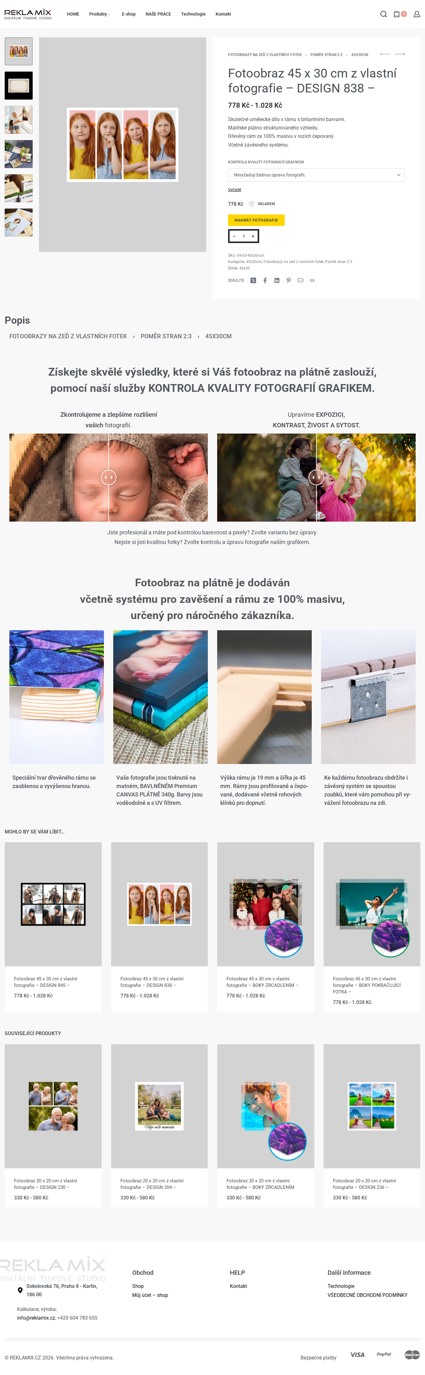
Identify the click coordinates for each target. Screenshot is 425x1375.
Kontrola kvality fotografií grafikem (266, 162)
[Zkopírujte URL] (312, 280)
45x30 (244, 268)
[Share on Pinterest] (289, 280)
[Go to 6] (19, 223)
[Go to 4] (19, 154)
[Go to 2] (19, 86)
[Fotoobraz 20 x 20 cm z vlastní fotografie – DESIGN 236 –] (372, 1106)
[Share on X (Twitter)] (253, 280)
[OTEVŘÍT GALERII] (122, 144)
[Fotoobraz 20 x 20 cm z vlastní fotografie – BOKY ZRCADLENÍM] (265, 1106)
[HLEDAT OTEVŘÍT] (383, 14)
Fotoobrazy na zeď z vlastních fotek (265, 55)
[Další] (189, 145)
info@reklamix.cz (36, 1318)
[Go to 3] (19, 120)
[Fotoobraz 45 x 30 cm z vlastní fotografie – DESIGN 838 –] (159, 904)
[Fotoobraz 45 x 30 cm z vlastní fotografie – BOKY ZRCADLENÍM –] (265, 904)
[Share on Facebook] (265, 280)
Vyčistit (234, 189)
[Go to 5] (19, 188)
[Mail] (300, 280)
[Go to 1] (19, 51)
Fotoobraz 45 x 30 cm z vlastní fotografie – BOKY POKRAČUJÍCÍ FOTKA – (367, 985)
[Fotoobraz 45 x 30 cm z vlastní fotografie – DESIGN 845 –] (53, 904)
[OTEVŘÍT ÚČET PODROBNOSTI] (416, 14)
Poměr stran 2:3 (327, 55)
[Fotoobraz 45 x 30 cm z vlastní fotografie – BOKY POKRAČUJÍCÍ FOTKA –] (372, 904)
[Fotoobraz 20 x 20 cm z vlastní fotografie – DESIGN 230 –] (53, 1106)
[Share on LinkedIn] (277, 280)
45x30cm (359, 55)
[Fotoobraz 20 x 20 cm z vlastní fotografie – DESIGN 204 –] (159, 1106)
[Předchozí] (55, 145)
